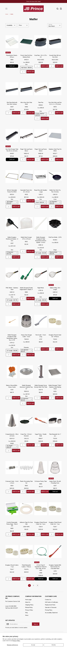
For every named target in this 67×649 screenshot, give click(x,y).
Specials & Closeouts (50, 607)
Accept (33, 645)
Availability (9, 25)
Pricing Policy (48, 610)
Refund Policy (29, 607)
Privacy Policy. (16, 640)
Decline (54, 645)
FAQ (26, 612)
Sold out (11, 66)
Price (20, 25)
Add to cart (30, 71)
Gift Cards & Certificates (51, 602)
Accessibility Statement (51, 612)
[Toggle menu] (6, 8)
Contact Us (48, 599)
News (26, 615)
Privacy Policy (29, 610)
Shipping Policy (29, 604)
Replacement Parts (50, 604)
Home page (28, 599)
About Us (27, 602)
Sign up (36, 624)
